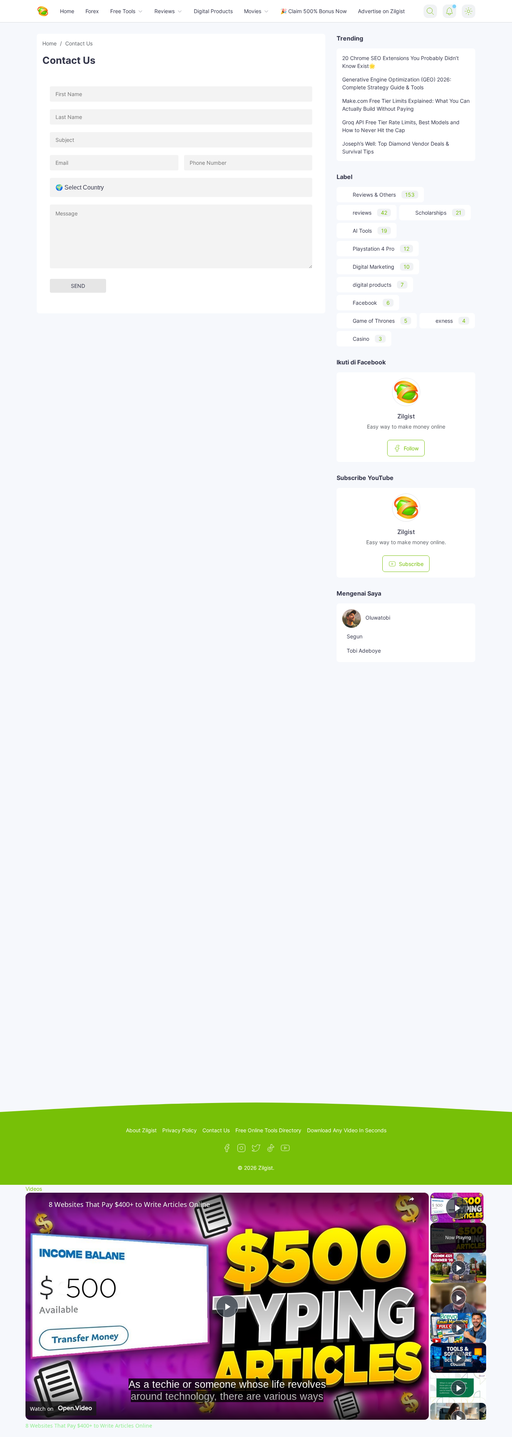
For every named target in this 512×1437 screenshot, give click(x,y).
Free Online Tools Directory (268, 1130)
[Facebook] (226, 1148)
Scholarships (438, 212)
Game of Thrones (380, 320)
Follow (411, 448)
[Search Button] (430, 11)
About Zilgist (141, 1130)
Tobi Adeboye (364, 650)
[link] (37, 1204)
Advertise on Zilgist (381, 11)
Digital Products (213, 11)
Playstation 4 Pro (381, 248)
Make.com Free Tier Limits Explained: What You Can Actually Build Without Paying (406, 105)
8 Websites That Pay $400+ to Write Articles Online (129, 1204)
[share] (414, 1201)
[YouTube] (285, 1148)
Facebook (371, 302)
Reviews (164, 11)
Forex (92, 11)
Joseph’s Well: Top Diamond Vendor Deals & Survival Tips (395, 147)
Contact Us (216, 1130)
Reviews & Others (384, 194)
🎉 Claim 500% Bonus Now (313, 11)
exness (451, 320)
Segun (354, 636)
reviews (370, 212)
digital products (378, 284)
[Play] (458, 1267)
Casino (367, 339)
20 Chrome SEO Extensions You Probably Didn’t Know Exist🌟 (400, 62)
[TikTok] (270, 1148)
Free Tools (122, 11)
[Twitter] (256, 1148)
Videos (33, 1189)
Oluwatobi (377, 617)
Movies (252, 11)
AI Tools (370, 230)
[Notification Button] (449, 11)
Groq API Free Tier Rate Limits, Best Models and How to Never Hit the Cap (401, 126)
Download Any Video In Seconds (346, 1130)
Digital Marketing (381, 266)
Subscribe (411, 564)
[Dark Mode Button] (468, 11)
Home (67, 11)
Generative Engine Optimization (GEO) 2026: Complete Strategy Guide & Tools (396, 83)
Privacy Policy (179, 1130)
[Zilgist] (43, 11)
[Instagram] (241, 1148)
